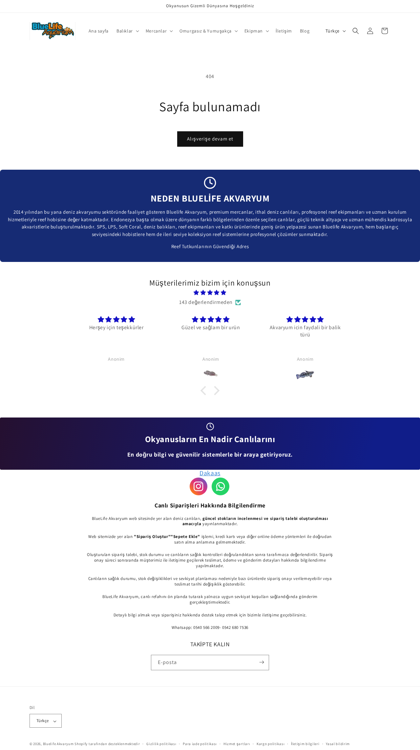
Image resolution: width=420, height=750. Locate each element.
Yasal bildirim (338, 744)
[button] (127, 31)
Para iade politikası (200, 744)
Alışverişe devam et (210, 139)
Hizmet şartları (236, 744)
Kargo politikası (270, 744)
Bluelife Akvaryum (58, 744)
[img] (210, 293)
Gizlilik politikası (161, 744)
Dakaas (210, 473)
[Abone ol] (261, 662)
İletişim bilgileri (305, 744)
